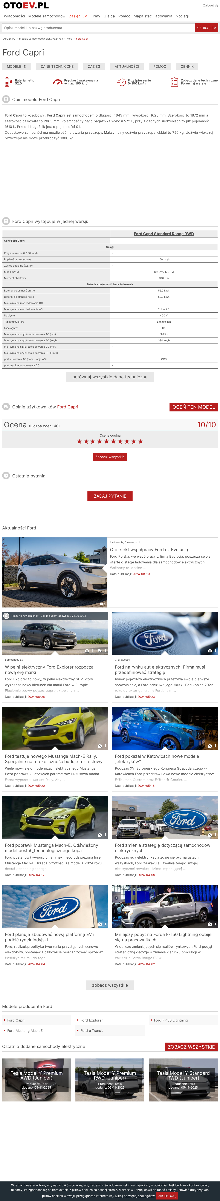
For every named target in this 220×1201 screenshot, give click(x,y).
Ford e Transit (92, 1030)
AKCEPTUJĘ (167, 1196)
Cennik (187, 66)
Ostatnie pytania (28, 476)
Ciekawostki (132, 542)
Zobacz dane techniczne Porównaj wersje (199, 81)
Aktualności (127, 66)
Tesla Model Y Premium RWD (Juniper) (110, 1075)
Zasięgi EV (78, 16)
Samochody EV (14, 659)
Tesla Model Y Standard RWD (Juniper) (183, 1075)
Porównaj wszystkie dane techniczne (110, 376)
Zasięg (94, 66)
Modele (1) (16, 66)
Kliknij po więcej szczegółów (134, 1196)
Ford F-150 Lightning (171, 1020)
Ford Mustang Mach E (25, 1030)
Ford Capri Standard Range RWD (164, 234)
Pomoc (124, 16)
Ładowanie (116, 542)
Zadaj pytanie (110, 496)
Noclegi (182, 16)
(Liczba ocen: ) (44, 426)
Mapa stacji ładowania (153, 16)
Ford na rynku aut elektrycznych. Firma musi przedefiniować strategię (160, 669)
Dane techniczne (57, 66)
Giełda (109, 16)
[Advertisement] (66, 181)
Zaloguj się (210, 5)
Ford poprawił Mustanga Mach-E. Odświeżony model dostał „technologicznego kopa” (51, 848)
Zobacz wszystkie (110, 457)
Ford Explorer (92, 1020)
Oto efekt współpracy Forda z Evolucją (149, 549)
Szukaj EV (206, 28)
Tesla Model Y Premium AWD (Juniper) (37, 1075)
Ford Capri (15, 1020)
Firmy (95, 16)
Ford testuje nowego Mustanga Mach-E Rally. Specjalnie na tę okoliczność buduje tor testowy (53, 759)
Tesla (44, 1084)
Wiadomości (14, 16)
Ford (31, 528)
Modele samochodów (47, 16)
